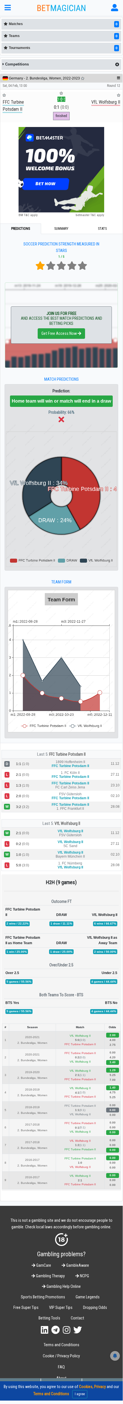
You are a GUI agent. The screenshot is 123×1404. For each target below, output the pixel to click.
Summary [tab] (61, 229)
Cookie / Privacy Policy (61, 1356)
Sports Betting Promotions (43, 1297)
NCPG (84, 1276)
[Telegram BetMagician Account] (55, 1330)
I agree (80, 1394)
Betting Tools (49, 1318)
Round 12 (113, 86)
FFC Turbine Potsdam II (67, 754)
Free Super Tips (26, 1307)
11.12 (115, 764)
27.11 (115, 774)
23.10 (115, 785)
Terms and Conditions (61, 1344)
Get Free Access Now (59, 333)
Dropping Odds (95, 1307)
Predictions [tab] (20, 229)
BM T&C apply (28, 215)
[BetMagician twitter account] (77, 1330)
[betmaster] (61, 169)
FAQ (61, 1367)
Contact (77, 1318)
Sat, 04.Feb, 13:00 (15, 86)
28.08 (115, 807)
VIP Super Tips (60, 1307)
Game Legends (88, 1297)
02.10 (115, 796)
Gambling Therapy (50, 1276)
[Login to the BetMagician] (114, 8)
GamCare (43, 1265)
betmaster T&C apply (90, 215)
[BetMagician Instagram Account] (66, 1330)
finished (61, 116)
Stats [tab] (102, 229)
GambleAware (77, 1265)
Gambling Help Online (63, 1286)
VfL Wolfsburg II (67, 823)
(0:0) (61, 107)
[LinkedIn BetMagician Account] (44, 1330)
